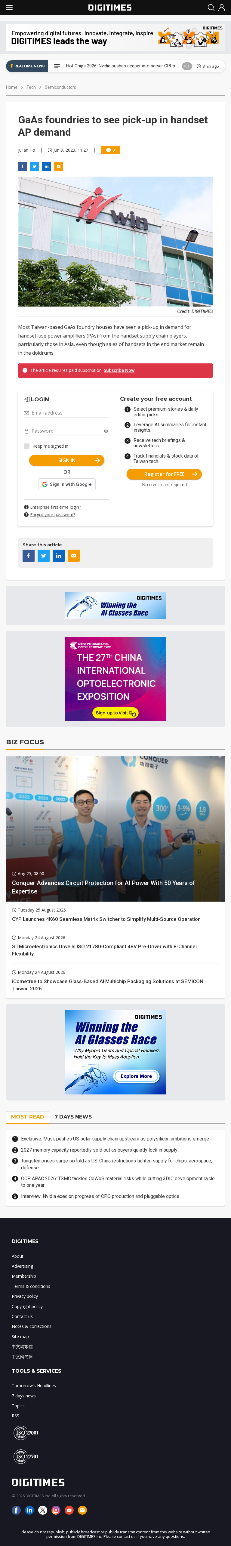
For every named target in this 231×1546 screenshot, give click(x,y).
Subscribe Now (119, 370)
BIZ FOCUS (25, 742)
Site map (20, 1336)
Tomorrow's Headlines (34, 1385)
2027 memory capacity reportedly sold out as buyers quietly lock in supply (99, 1150)
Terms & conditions (31, 1286)
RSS (15, 1415)
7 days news (24, 1396)
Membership (24, 1276)
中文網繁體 (22, 1346)
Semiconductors (60, 87)
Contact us (22, 1316)
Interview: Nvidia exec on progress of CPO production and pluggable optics (100, 1196)
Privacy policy (25, 1296)
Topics (18, 1406)
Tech (31, 87)
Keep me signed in (50, 446)
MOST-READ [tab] (27, 1117)
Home (11, 87)
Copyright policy (27, 1306)
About (17, 1256)
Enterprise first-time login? (55, 507)
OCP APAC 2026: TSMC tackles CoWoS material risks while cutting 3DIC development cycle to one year (118, 1182)
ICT (187, 66)
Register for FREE (164, 474)
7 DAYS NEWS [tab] (73, 1117)
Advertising (22, 1266)
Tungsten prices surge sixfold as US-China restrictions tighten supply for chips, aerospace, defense (116, 1164)
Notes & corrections (31, 1326)
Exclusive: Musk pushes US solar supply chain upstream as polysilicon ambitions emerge (115, 1139)
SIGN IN (66, 460)
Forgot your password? (52, 514)
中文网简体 (22, 1356)
